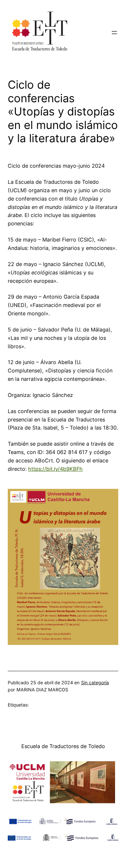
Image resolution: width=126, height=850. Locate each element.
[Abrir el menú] (114, 32)
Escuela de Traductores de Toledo (63, 746)
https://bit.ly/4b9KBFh (55, 469)
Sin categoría (95, 682)
